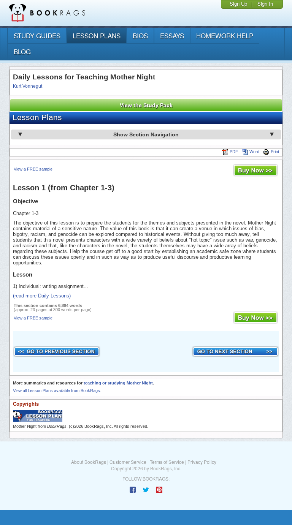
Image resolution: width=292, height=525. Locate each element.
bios (140, 35)
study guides (37, 35)
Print (275, 151)
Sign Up (238, 3)
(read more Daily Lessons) (42, 296)
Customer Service (128, 462)
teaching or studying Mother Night (118, 383)
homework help (224, 35)
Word (254, 151)
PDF (234, 151)
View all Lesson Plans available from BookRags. (57, 390)
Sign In (265, 3)
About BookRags (88, 462)
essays (172, 35)
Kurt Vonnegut (27, 86)
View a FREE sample (33, 169)
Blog (22, 51)
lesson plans (97, 35)
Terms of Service (167, 462)
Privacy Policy (201, 462)
